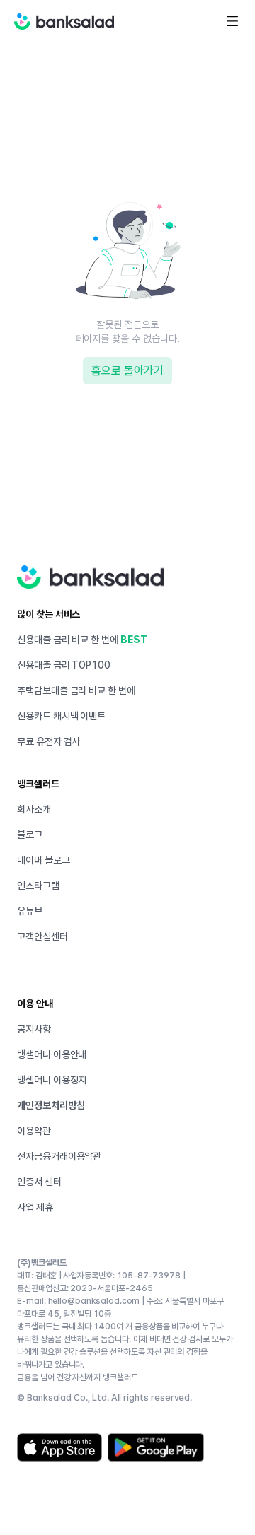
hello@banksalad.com (94, 1301)
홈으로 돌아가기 (127, 370)
